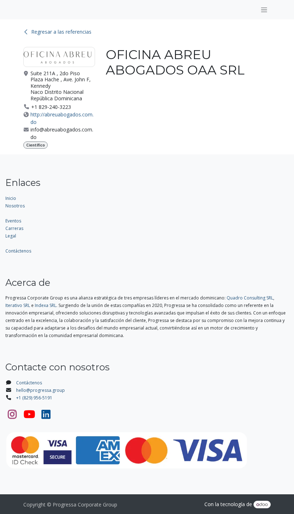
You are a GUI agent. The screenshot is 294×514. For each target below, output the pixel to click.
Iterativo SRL (17, 305)
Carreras (14, 228)
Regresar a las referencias (61, 31)
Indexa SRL (45, 305)
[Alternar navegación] (264, 9)
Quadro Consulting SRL (250, 298)
